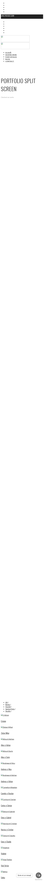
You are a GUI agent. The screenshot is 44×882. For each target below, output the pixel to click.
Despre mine (10, 5)
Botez (7, 704)
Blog (7, 9)
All (6, 702)
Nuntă (7, 707)
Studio (7, 711)
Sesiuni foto (10, 709)
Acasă (7, 3)
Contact (8, 12)
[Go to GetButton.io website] (38, 879)
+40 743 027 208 (7, 15)
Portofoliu (9, 7)
